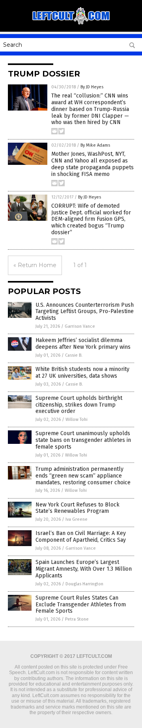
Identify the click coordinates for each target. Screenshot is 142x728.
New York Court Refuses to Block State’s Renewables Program (78, 508)
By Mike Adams (95, 145)
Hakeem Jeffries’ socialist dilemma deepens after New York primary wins (83, 343)
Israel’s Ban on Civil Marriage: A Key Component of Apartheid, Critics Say (81, 536)
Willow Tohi (76, 419)
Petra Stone (77, 619)
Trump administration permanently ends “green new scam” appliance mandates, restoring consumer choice (83, 476)
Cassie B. (73, 355)
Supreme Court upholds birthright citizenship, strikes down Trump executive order (79, 405)
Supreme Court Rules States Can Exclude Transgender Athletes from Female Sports (81, 604)
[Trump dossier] (71, 23)
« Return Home (34, 265)
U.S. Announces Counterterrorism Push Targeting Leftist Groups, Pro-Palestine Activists (85, 312)
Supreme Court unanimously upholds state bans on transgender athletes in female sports (83, 440)
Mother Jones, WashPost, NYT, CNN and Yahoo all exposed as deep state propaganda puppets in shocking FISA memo (92, 164)
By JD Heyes (91, 87)
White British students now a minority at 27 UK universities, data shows (82, 372)
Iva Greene (76, 519)
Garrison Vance (80, 326)
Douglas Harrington (84, 584)
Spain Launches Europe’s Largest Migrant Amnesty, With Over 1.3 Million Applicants (84, 569)
